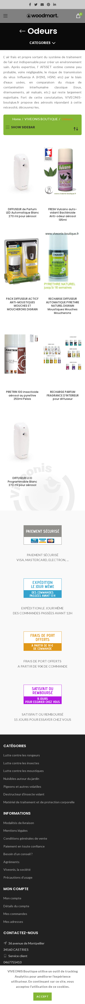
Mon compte (12, 898)
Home (16, 119)
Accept (42, 996)
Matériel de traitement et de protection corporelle (39, 802)
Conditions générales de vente (25, 838)
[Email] (42, 4)
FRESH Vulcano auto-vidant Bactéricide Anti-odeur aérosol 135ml (62, 214)
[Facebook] (30, 4)
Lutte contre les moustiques (23, 771)
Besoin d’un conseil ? (18, 854)
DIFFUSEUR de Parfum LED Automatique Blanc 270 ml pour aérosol (22, 212)
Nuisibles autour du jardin (21, 779)
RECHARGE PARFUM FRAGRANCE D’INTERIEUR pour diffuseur (63, 395)
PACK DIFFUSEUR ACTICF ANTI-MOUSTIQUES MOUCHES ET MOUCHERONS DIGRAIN (22, 304)
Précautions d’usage (17, 877)
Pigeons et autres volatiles (22, 786)
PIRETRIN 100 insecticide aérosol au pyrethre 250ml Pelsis (22, 395)
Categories (40, 43)
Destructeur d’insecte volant (23, 794)
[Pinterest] (48, 4)
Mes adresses (13, 921)
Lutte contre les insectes (21, 763)
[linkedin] (55, 4)
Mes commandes (15, 914)
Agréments (11, 862)
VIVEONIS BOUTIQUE (41, 119)
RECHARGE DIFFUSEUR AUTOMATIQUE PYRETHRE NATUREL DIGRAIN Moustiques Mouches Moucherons (62, 306)
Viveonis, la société (17, 869)
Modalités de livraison (18, 823)
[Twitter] (36, 4)
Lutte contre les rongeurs (21, 755)
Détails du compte (16, 906)
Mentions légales (15, 830)
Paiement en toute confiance (24, 846)
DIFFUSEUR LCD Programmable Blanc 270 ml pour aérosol (22, 481)
